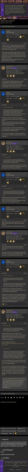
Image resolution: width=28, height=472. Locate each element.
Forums (2, 452)
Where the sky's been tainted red (18, 72)
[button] (2, 1)
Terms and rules (21, 431)
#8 (26, 273)
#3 (26, 105)
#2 (26, 79)
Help (10, 433)
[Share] (24, 43)
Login (2, 460)
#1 (26, 43)
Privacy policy (4, 433)
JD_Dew (3, 23)
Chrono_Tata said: (7, 107)
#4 (26, 155)
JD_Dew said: (6, 157)
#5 (26, 186)
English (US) (22, 428)
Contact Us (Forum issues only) (8, 431)
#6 (26, 220)
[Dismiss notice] (25, 5)
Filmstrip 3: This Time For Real (8, 428)
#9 (26, 323)
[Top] (13, 433)
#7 (26, 244)
